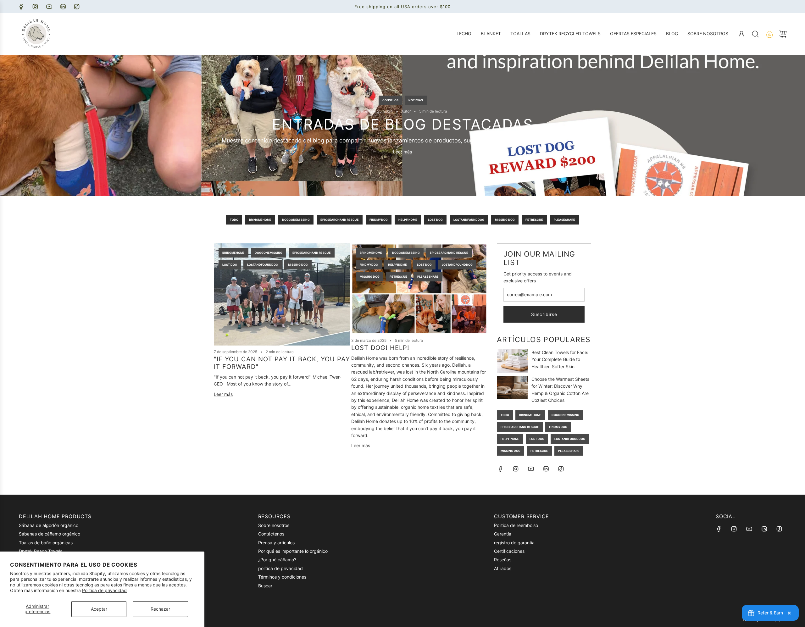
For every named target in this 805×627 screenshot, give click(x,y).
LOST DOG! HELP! (380, 348)
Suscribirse (544, 314)
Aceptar (99, 609)
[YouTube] (49, 6)
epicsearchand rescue (339, 219)
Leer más (402, 151)
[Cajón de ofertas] (769, 34)
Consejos (390, 100)
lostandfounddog (468, 219)
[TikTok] (77, 6)
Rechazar (160, 609)
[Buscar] (755, 34)
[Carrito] (783, 34)
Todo (234, 219)
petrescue (534, 219)
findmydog (378, 219)
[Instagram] (35, 6)
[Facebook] (21, 6)
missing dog (505, 219)
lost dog (435, 219)
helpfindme (407, 219)
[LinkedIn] (63, 6)
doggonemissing (296, 219)
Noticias (415, 100)
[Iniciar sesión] (741, 34)
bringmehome (260, 219)
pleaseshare (564, 219)
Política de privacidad (104, 590)
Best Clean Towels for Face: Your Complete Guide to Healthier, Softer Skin (559, 359)
